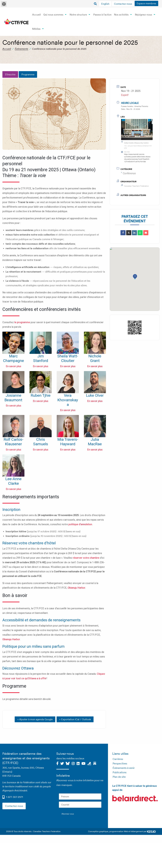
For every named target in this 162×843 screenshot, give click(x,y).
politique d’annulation (80, 524)
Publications (119, 772)
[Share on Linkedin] (134, 232)
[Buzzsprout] (89, 763)
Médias (36, 29)
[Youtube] (83, 763)
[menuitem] (105, 4)
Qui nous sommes (53, 14)
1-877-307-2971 (14, 796)
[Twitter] (62, 763)
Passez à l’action (102, 14)
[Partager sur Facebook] (123, 232)
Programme (27, 74)
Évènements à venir (124, 768)
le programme (22, 322)
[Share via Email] (145, 232)
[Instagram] (73, 763)
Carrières (118, 759)
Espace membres (146, 3)
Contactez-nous (123, 3)
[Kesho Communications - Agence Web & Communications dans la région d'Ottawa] (151, 831)
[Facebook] (57, 763)
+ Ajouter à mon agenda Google (35, 719)
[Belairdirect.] (135, 798)
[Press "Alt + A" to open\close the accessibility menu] (4, 4)
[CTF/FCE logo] (16, 22)
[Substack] (94, 763)
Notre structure (78, 14)
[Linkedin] (78, 763)
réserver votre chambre (86, 557)
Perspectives (120, 763)
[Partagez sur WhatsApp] (140, 232)
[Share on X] (128, 232)
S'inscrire (10, 74)
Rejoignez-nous (143, 14)
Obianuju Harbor (76, 587)
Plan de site (119, 777)
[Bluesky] (68, 763)
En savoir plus (13, 366)
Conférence (129, 173)
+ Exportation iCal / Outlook (75, 719)
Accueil (36, 14)
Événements (21, 48)
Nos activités (121, 14)
